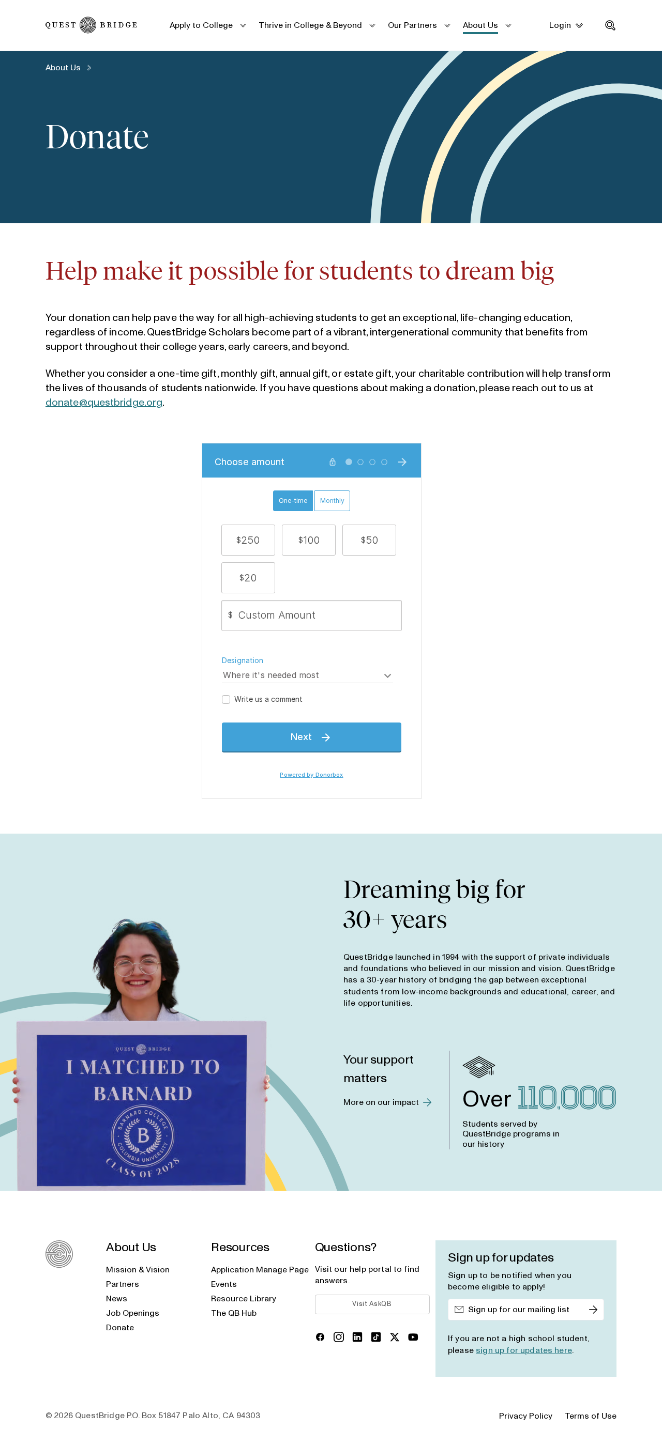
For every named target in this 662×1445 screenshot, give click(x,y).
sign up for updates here (524, 1350)
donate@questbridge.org (104, 402)
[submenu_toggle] (242, 25)
